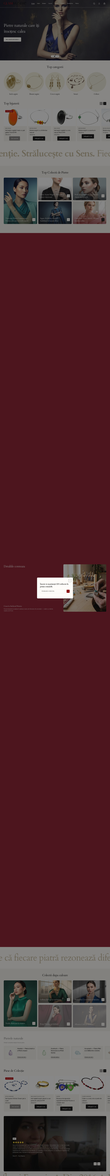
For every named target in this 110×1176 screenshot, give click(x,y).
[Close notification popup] (69, 580)
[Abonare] (68, 591)
